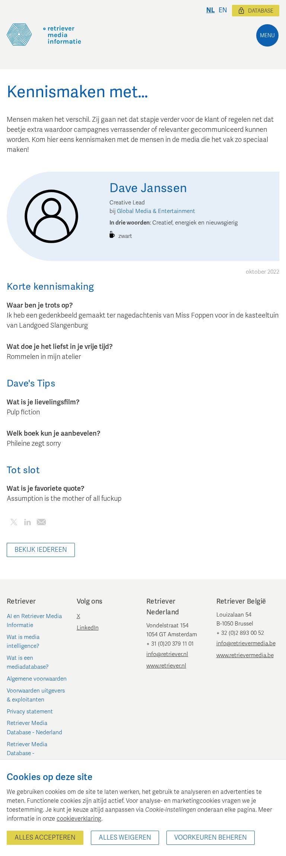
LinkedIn (88, 627)
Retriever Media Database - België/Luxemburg (30, 753)
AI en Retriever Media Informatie (34, 621)
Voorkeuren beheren (210, 837)
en (223, 10)
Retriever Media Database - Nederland (34, 727)
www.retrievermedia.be (245, 655)
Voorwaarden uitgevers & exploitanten (36, 695)
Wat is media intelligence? (23, 641)
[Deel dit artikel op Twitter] (13, 523)
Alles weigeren (125, 837)
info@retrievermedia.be (246, 643)
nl (210, 10)
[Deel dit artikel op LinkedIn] (27, 523)
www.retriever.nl (166, 665)
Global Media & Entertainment (156, 211)
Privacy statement (30, 711)
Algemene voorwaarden (37, 678)
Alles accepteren (45, 837)
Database (260, 11)
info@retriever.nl (167, 654)
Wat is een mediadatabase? (28, 662)
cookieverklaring (79, 818)
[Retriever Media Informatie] (44, 34)
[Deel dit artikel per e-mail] (41, 523)
